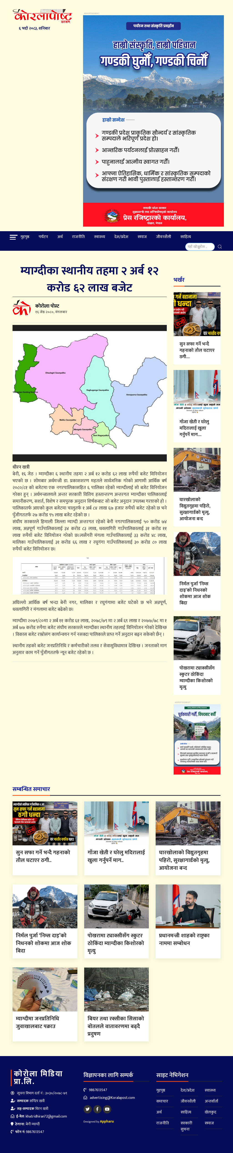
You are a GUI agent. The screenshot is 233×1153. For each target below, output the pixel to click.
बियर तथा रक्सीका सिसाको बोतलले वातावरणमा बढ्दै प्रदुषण (116, 1026)
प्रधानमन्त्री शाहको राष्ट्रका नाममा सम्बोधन (184, 939)
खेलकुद (210, 1112)
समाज (142, 236)
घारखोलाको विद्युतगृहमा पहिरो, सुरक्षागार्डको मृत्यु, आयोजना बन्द (195, 509)
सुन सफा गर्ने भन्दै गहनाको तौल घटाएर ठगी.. (43, 856)
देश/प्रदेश (121, 236)
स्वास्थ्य (99, 236)
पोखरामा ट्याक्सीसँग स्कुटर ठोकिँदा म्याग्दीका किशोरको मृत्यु (197, 677)
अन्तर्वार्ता (211, 1101)
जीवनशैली (163, 236)
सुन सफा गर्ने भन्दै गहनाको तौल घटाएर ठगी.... (197, 350)
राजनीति (78, 236)
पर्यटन (43, 236)
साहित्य (185, 236)
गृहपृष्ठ (24, 236)
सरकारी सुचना (186, 1126)
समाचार (162, 1101)
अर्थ (60, 236)
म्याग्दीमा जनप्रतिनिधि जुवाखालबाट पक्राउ (37, 1022)
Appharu (107, 1121)
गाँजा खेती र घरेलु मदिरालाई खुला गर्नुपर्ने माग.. (116, 856)
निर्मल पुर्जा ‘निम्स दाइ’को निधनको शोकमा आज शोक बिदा (195, 593)
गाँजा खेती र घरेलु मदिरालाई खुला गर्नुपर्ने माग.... (194, 428)
